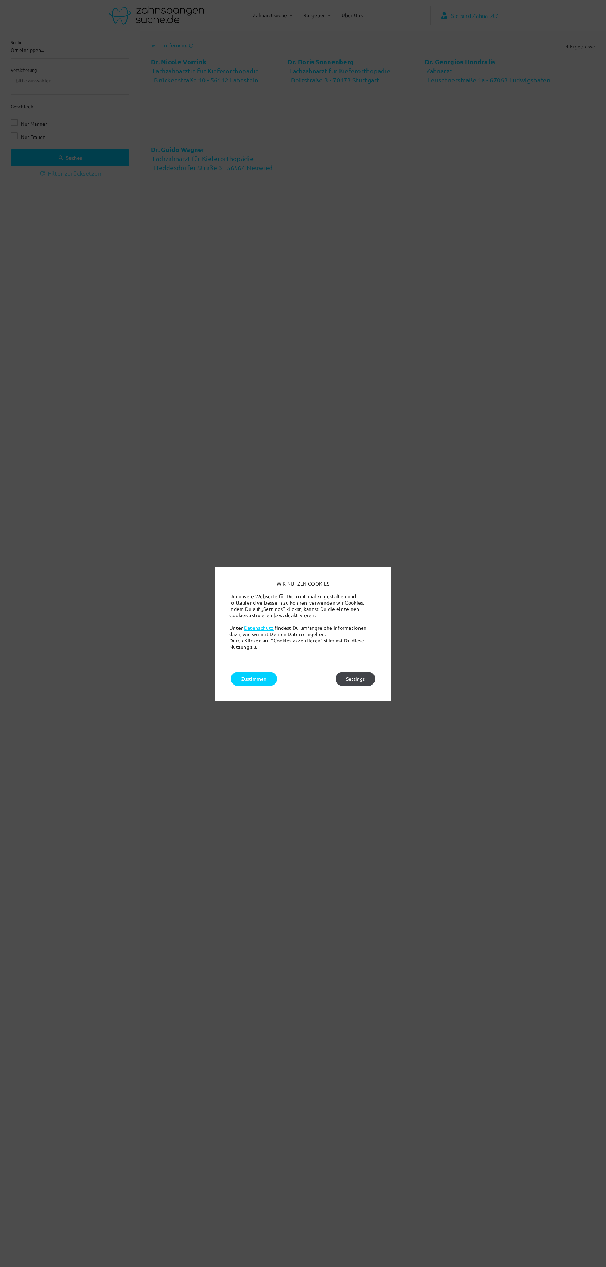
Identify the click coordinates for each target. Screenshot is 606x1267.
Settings (355, 679)
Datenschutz (259, 628)
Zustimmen (254, 679)
